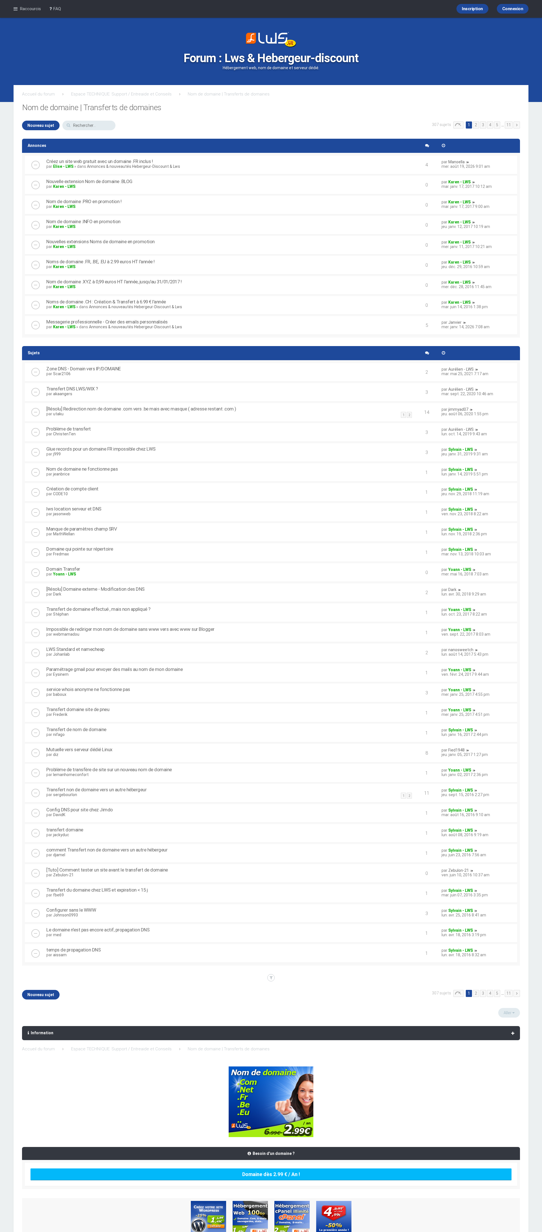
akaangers (62, 394)
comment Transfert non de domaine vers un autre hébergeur (106, 850)
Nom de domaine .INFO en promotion (83, 221)
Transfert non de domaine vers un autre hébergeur (96, 789)
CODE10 (60, 494)
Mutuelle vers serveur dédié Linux (79, 749)
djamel (59, 855)
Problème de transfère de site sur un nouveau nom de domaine (109, 769)
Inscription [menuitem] (472, 8)
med (57, 935)
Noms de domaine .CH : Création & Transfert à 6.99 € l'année (106, 302)
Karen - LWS (64, 186)
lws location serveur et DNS (73, 509)
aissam (60, 955)
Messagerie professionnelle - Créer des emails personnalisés (107, 322)
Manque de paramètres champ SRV (81, 529)
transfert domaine (64, 830)
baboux (59, 694)
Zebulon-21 (63, 875)
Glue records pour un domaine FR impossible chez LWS (101, 449)
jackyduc (61, 835)
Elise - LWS (63, 166)
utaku (58, 414)
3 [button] (483, 125)
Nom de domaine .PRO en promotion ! (83, 201)
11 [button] (508, 125)
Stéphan (61, 614)
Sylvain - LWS (460, 449)
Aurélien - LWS (461, 369)
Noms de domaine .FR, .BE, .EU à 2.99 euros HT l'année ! (100, 261)
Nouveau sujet (40, 125)
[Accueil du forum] (271, 40)
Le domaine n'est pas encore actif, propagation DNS (97, 930)
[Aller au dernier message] (467, 162)
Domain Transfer (63, 569)
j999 (57, 454)
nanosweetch (460, 649)
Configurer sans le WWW (71, 910)
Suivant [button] (516, 125)
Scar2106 (62, 373)
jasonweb (62, 514)
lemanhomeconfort (71, 774)
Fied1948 (456, 750)
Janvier (455, 322)
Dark (57, 594)
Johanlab (61, 654)
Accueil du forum (38, 94)
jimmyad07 (458, 409)
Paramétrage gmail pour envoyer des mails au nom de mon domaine (114, 669)
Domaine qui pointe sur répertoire (79, 549)
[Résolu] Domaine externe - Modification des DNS (95, 589)
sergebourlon (65, 794)
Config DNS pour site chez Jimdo (79, 809)
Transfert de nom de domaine (76, 729)
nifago (59, 734)
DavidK (59, 814)
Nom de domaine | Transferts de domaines (229, 94)
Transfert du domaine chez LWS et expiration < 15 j (97, 890)
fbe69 (58, 895)
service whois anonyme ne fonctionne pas (88, 689)
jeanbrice (61, 474)
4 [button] (490, 125)
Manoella (456, 162)
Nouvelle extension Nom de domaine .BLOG (89, 181)
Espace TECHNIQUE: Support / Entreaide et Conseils (121, 94)
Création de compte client (72, 489)
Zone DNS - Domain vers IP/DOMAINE (83, 368)
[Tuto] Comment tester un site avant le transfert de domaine (107, 870)
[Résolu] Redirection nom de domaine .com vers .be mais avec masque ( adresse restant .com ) (141, 409)
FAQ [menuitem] (56, 8)
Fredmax (61, 554)
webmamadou (66, 634)
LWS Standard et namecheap (75, 649)
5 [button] (497, 125)
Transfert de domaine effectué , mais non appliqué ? (98, 609)
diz (55, 754)
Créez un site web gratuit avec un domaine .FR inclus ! (99, 161)
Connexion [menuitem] (512, 8)
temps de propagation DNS (73, 950)
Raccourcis (30, 8)
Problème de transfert (68, 429)
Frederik (60, 714)
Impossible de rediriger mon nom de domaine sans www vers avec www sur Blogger (130, 629)
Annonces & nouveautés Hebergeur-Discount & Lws (133, 166)
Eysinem (61, 674)
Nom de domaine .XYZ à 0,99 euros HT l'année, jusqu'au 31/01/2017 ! (114, 281)
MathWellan (64, 534)
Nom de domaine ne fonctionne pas (82, 469)
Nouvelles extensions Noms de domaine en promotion (100, 241)
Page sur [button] (458, 125)
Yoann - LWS (64, 574)
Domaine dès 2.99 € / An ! (271, 1174)
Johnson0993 (65, 915)
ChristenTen (64, 434)
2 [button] (476, 125)
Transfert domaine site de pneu (77, 709)
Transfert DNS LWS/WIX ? (72, 389)
